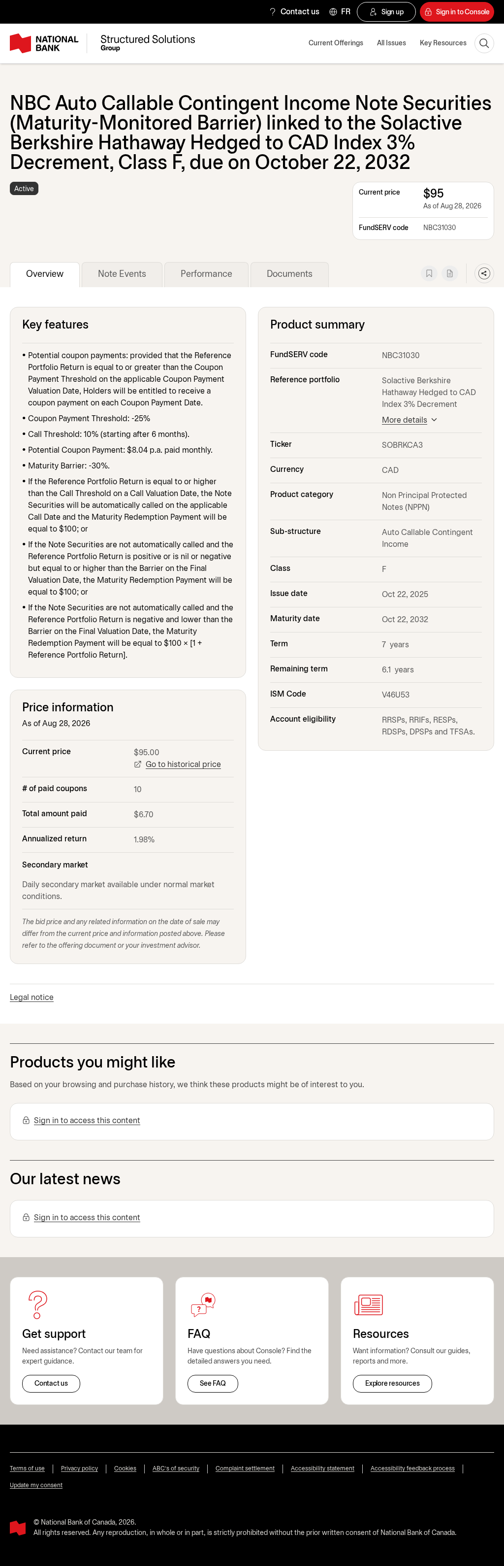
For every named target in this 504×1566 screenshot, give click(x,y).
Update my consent (36, 1485)
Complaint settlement (245, 1468)
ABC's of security (176, 1468)
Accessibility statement (322, 1468)
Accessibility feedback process (413, 1468)
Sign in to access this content (87, 1121)
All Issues (391, 43)
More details (404, 420)
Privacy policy (79, 1468)
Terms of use (27, 1468)
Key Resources (443, 43)
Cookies (125, 1468)
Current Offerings (336, 43)
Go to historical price (183, 764)
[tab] (45, 274)
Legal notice (32, 997)
